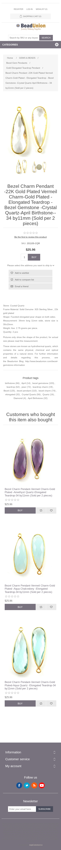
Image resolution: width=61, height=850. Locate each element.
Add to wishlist (22, 273)
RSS (34, 785)
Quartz (46, 394)
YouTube (42, 785)
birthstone (10, 383)
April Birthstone (35, 398)
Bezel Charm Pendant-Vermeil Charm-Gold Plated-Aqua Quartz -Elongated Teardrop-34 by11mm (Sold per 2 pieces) (30, 685)
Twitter (27, 785)
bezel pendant (24, 390)
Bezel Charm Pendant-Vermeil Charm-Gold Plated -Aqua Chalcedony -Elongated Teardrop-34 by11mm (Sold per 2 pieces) (30, 589)
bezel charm (45, 390)
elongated (10, 394)
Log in (29, 9)
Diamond (18, 398)
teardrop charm (40, 387)
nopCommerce (36, 845)
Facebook (19, 785)
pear (24, 387)
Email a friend (21, 286)
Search (46, 37)
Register (18, 9)
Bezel (6, 390)
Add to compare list (24, 279)
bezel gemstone (40, 383)
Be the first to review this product (30, 237)
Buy (34, 257)
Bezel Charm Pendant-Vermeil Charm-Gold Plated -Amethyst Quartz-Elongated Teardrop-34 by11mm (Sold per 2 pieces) (30, 492)
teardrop (11, 387)
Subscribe (44, 809)
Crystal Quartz (29, 394)
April (23, 383)
